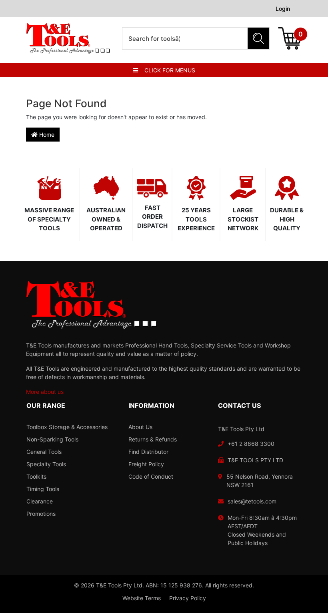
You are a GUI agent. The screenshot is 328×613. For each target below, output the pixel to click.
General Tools (44, 451)
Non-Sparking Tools (52, 439)
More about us (45, 391)
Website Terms (141, 598)
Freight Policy (146, 464)
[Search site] (258, 38)
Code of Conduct (150, 476)
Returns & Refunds (152, 439)
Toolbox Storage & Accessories (67, 426)
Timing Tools (42, 488)
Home (46, 134)
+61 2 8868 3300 (251, 443)
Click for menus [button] (169, 70)
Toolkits (36, 476)
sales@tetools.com (252, 501)
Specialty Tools (46, 464)
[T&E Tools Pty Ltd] (68, 37)
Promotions (41, 513)
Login (283, 8)
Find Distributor (148, 451)
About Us (140, 426)
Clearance (39, 501)
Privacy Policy (187, 598)
